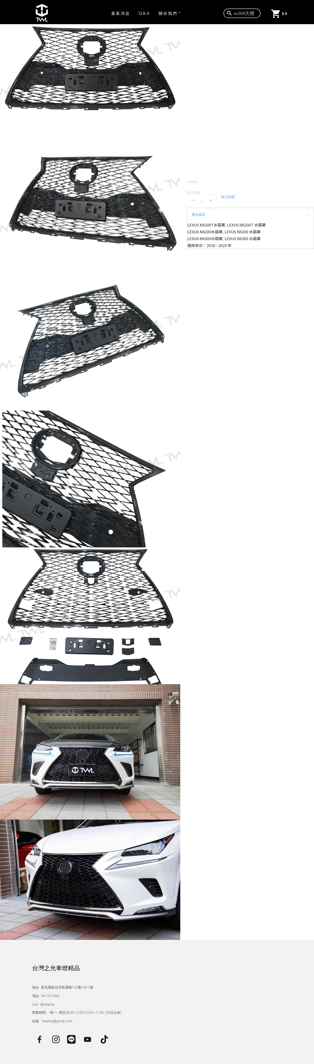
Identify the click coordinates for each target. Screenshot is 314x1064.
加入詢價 (228, 197)
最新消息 (120, 13)
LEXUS (192, 182)
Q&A (144, 13)
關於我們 (168, 13)
